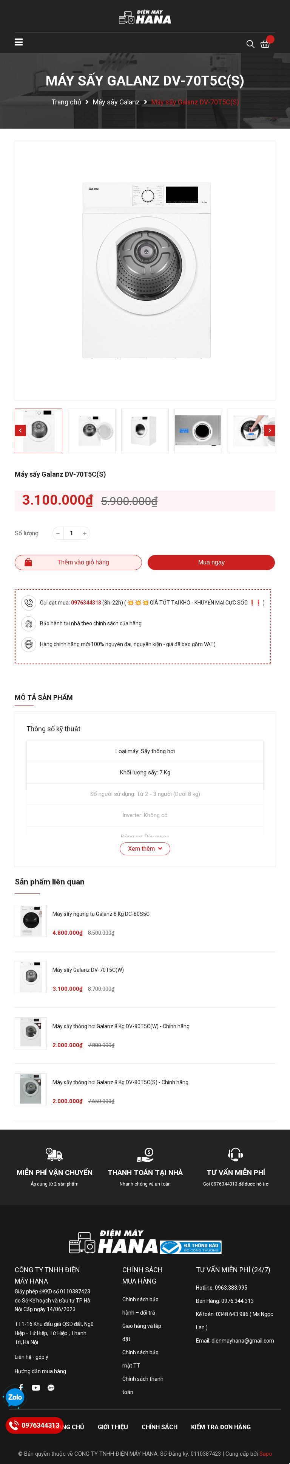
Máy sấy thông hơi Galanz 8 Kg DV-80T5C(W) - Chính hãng (121, 1026)
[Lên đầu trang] (276, 1428)
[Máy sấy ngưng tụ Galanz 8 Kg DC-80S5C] (31, 921)
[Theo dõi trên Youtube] (36, 1388)
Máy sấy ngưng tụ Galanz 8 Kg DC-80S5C (101, 914)
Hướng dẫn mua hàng (40, 1371)
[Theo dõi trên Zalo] (51, 1388)
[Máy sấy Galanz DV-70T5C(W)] (31, 977)
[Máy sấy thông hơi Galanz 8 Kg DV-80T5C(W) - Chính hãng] (31, 1033)
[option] (145, 270)
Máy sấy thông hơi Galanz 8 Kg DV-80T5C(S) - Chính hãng (120, 1082)
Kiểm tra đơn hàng (221, 1427)
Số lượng (27, 533)
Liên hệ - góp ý (31, 1357)
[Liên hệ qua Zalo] (15, 1397)
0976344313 (86, 603)
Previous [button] (20, 430)
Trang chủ (67, 1427)
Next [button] (269, 430)
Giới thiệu (113, 1427)
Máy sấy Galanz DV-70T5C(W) (88, 970)
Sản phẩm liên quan (50, 881)
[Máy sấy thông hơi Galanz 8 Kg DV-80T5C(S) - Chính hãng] (31, 1089)
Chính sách (159, 1427)
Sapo (265, 1453)
